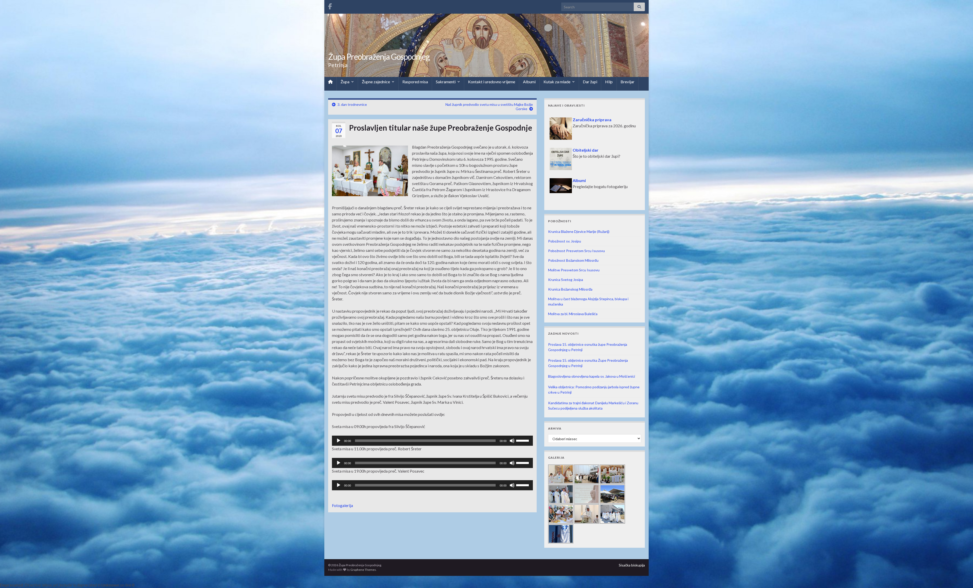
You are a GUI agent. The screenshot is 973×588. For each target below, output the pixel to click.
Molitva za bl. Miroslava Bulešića (572, 314)
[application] (432, 441)
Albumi (529, 81)
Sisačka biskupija (632, 565)
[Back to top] (961, 576)
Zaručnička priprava (592, 116)
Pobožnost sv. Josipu (564, 241)
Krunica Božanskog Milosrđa (570, 289)
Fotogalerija (342, 505)
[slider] (523, 440)
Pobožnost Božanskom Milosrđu (573, 260)
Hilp (609, 81)
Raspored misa (415, 81)
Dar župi (590, 81)
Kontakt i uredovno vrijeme (491, 81)
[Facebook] (330, 5)
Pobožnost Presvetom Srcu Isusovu (576, 251)
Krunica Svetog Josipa (565, 279)
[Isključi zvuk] (512, 440)
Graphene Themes (363, 570)
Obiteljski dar (585, 146)
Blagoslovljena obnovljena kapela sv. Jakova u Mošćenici (591, 376)
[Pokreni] (338, 440)
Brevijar (627, 81)
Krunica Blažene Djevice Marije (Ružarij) (578, 231)
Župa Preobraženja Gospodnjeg (379, 57)
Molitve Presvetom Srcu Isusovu (574, 270)
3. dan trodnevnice (352, 104)
